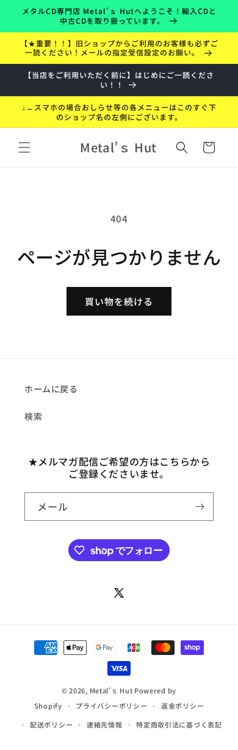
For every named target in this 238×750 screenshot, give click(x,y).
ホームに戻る (51, 389)
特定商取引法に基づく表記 (179, 724)
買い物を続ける (119, 301)
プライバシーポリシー (111, 705)
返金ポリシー (182, 705)
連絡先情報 (105, 724)
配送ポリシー (51, 724)
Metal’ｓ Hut (111, 690)
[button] (24, 147)
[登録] (199, 506)
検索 (33, 416)
